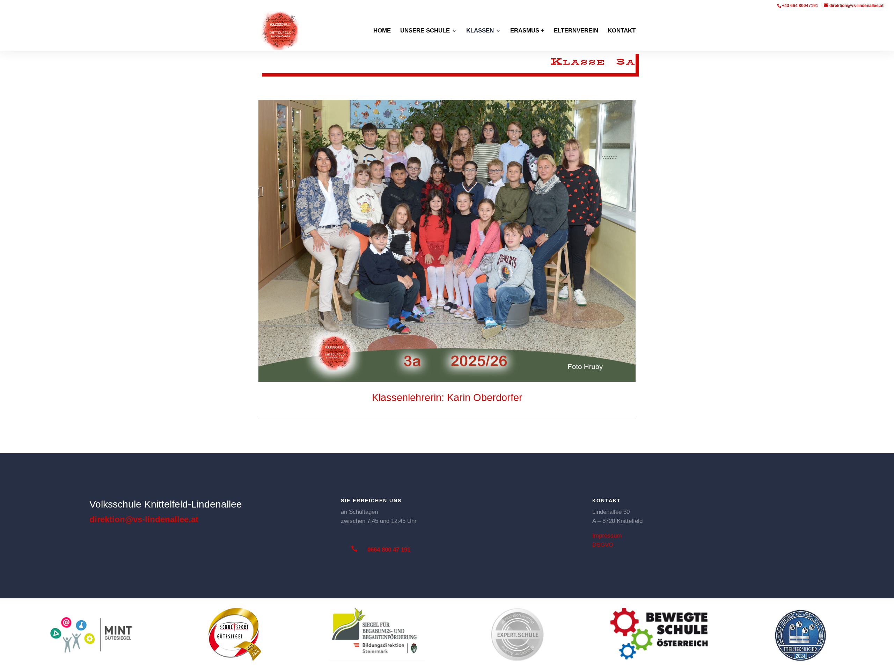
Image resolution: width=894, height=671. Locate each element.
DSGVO (602, 544)
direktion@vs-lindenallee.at (143, 519)
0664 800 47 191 (388, 549)
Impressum (607, 535)
